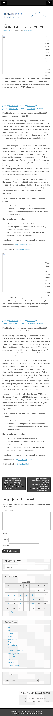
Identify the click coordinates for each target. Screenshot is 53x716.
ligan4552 (7, 31)
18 (8, 604)
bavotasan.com (37, 714)
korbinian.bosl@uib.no (23, 249)
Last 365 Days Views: (32, 701)
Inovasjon (11, 633)
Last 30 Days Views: (32, 698)
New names (12, 639)
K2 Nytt (25, 711)
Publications (12, 645)
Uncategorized (13, 654)
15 (33, 599)
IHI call (10, 659)
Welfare (11, 662)
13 (20, 599)
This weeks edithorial (16, 651)
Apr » (13, 612)
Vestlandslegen (13, 665)
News (4, 24)
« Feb (7, 612)
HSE (9, 630)
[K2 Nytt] (26, 12)
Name (5, 534)
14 (26, 599)
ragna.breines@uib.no (23, 245)
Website (5, 546)
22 (33, 604)
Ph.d (9, 642)
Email (5, 540)
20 (20, 604)
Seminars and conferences (18, 648)
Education (11, 656)
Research (11, 627)
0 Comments (27, 31)
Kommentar (7, 511)
